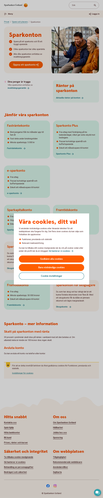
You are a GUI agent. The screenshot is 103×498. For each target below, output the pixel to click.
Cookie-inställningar (51, 276)
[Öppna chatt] (97, 492)
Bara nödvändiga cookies (51, 267)
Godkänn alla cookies (51, 259)
